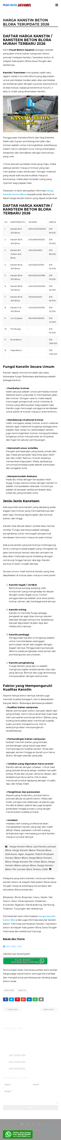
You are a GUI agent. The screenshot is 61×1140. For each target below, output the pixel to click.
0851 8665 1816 (13, 946)
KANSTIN (22, 990)
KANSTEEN (9, 990)
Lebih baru (13, 1009)
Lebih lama (48, 1009)
